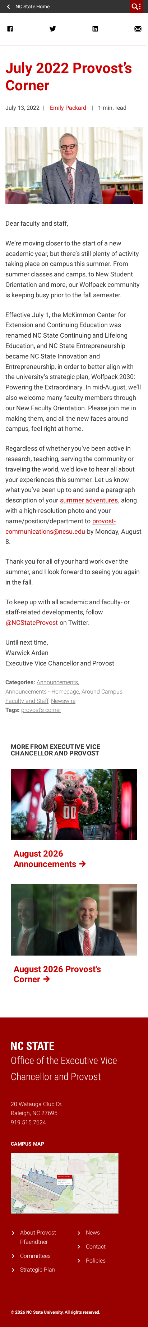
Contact (96, 1246)
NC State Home (32, 6)
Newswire (63, 701)
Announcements (57, 682)
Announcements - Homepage (42, 691)
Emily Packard (68, 107)
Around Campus (102, 691)
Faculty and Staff (26, 701)
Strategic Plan (37, 1269)
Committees (35, 1255)
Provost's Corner (41, 710)
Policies (96, 1260)
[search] (136, 6)
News (93, 1232)
